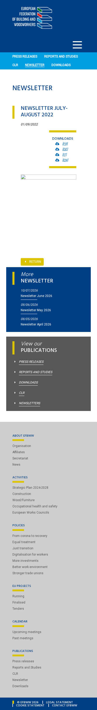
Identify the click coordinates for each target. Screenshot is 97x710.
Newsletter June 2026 (36, 296)
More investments (25, 561)
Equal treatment (23, 542)
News (16, 464)
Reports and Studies (61, 56)
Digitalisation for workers (30, 554)
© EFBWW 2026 (28, 703)
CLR (15, 65)
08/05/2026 (29, 319)
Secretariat (20, 458)
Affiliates (18, 452)
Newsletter (34, 65)
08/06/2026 (29, 305)
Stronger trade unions (27, 573)
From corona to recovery (29, 536)
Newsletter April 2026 (36, 324)
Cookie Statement (30, 706)
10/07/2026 (29, 290)
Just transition (22, 548)
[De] (65, 149)
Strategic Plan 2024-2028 (30, 487)
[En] (65, 160)
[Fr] (65, 144)
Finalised (18, 602)
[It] (64, 155)
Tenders (18, 608)
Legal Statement (59, 703)
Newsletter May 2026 (36, 310)
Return (35, 262)
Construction (21, 494)
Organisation (21, 446)
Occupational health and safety (34, 506)
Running (18, 596)
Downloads (61, 65)
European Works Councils (30, 512)
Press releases (24, 56)
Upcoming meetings (26, 632)
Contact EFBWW (64, 706)
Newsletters (29, 403)
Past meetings (22, 638)
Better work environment (30, 567)
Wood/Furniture (23, 500)
